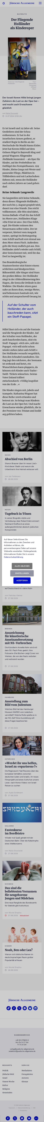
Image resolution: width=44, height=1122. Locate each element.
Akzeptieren (22, 580)
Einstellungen (22, 573)
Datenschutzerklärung (13, 557)
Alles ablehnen (22, 566)
